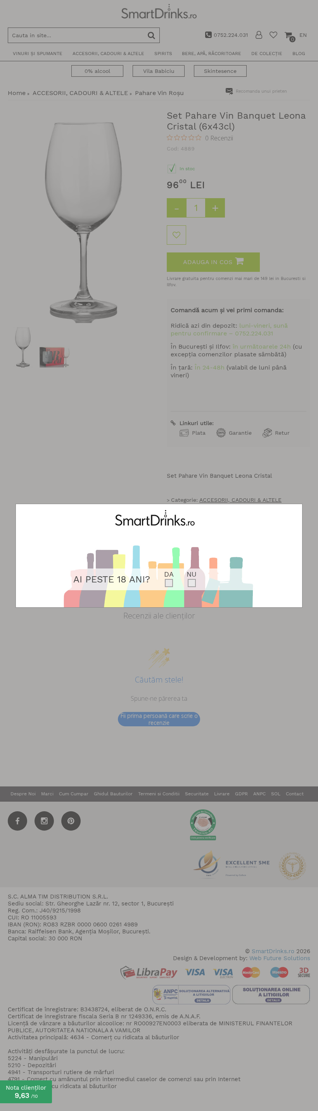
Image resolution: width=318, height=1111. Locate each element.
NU (192, 574)
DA (169, 574)
